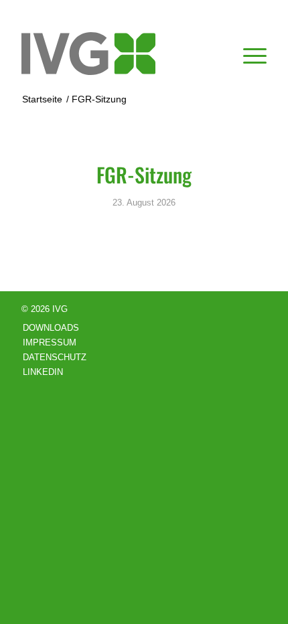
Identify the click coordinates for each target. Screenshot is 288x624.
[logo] (119, 53)
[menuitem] (248, 53)
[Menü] (248, 53)
